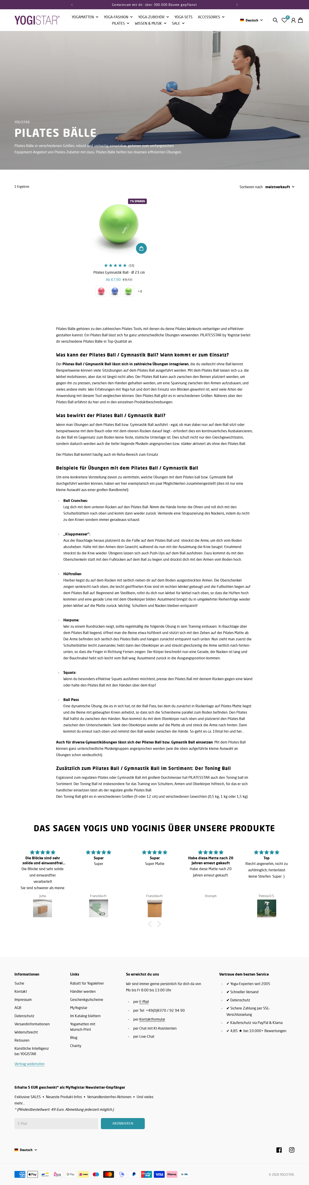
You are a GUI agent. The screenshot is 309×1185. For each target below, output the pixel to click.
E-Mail (144, 1001)
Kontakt (20, 991)
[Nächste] (237, 4)
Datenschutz (24, 1016)
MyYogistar (78, 1007)
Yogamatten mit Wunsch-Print (82, 1027)
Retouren (21, 1040)
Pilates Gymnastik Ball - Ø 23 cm (119, 272)
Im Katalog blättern (85, 1016)
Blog (73, 1037)
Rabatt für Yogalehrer (87, 983)
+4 (140, 291)
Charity (75, 1045)
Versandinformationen (32, 1024)
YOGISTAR (287, 1174)
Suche (19, 983)
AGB (17, 1007)
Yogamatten (83, 17)
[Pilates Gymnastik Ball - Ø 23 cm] (119, 226)
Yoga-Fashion (116, 17)
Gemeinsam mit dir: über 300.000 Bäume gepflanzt (154, 5)
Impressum (23, 999)
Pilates (118, 23)
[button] (151, 924)
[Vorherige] (72, 4)
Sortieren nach (251, 187)
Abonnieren (122, 1123)
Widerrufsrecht (26, 1032)
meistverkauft (277, 187)
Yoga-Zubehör (151, 17)
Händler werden (83, 991)
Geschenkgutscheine (86, 999)
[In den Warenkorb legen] (141, 248)
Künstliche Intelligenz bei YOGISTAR (31, 1051)
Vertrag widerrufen (29, 1064)
